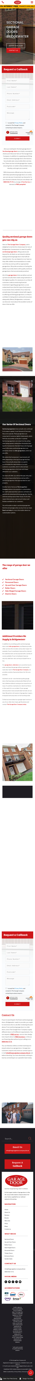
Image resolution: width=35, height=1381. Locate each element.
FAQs (6, 1223)
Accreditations (12, 1288)
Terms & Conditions (27, 1371)
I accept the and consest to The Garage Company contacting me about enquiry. (15, 125)
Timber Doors (9, 1253)
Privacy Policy (19, 123)
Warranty (7, 1220)
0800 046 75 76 (9, 1271)
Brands (7, 1218)
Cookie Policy (10, 1371)
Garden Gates (8, 1259)
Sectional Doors (9, 1239)
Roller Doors (8, 1245)
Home (6, 1209)
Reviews (7, 1215)
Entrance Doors (9, 1256)
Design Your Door (16, 46)
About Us (7, 1212)
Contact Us (13, 50)
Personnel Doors (9, 1250)
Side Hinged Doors (10, 1247)
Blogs (6, 1226)
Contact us (8, 1229)
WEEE (4, 1371)
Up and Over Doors (10, 1242)
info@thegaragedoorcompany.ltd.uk (17, 1150)
